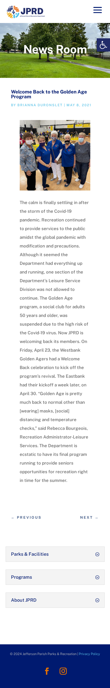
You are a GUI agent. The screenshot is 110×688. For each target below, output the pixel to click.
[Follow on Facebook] (47, 671)
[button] (103, 45)
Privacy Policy (89, 654)
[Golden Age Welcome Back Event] (55, 189)
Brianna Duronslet (40, 105)
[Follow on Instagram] (63, 671)
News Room (55, 49)
